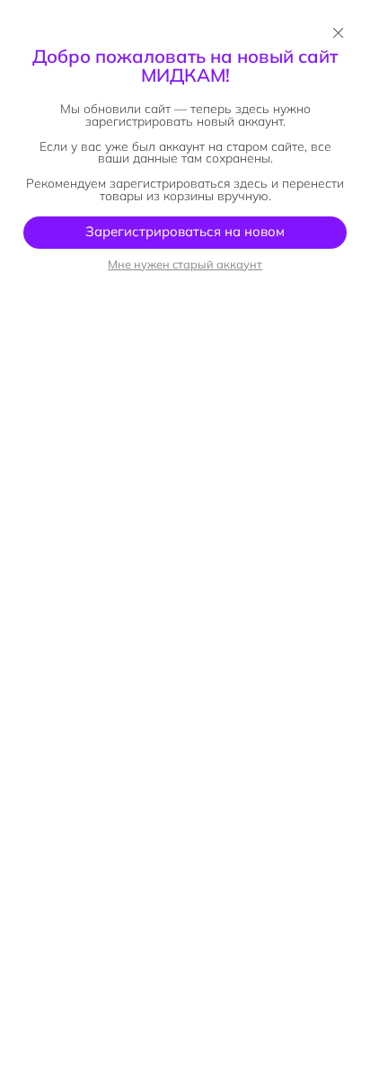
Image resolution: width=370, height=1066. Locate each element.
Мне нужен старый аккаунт (185, 264)
